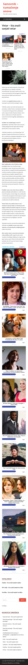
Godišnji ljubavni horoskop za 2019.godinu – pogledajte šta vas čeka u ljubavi (13, 634)
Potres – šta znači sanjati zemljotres (12, 649)
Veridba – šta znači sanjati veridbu (12, 592)
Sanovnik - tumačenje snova (17, 660)
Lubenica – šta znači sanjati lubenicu (12, 644)
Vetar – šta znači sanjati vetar (10, 642)
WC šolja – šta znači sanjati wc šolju (12, 587)
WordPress (11, 663)
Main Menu (8, 19)
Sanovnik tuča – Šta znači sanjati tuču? (13, 616)
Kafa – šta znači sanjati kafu (10, 639)
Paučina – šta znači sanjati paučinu (12, 647)
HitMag (17, 663)
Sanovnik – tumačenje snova (10, 7)
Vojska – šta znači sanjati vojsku (11, 583)
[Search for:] (14, 600)
